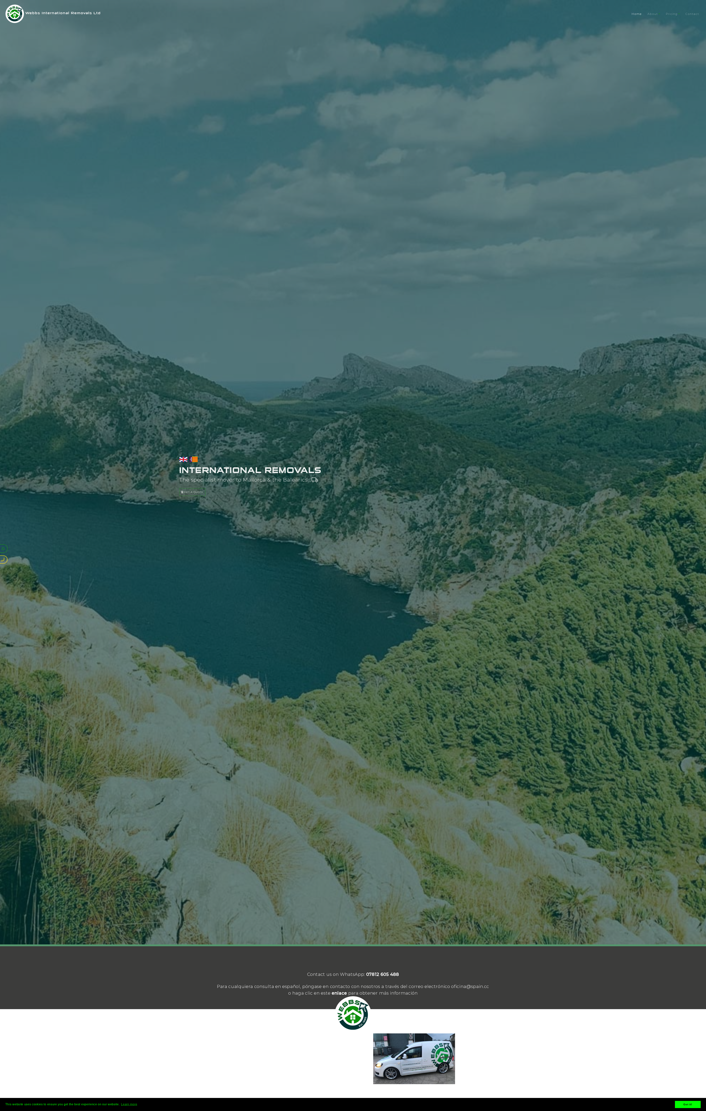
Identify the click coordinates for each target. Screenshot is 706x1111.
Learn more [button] (129, 1104)
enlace (339, 993)
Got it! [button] (687, 1104)
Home (637, 14)
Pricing (672, 14)
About (653, 14)
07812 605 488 (382, 974)
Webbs (62, 13)
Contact (692, 14)
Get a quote (193, 492)
